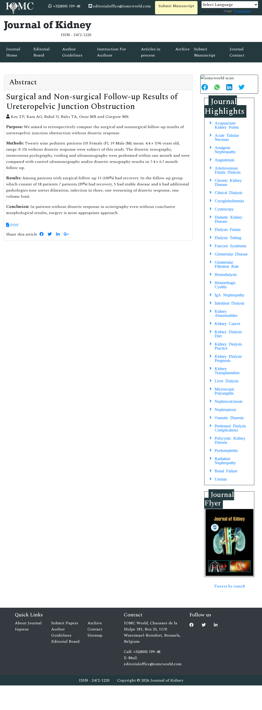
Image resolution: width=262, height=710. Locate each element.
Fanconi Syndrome (230, 245)
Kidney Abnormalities (226, 313)
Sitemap (95, 635)
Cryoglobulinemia (229, 200)
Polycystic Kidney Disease (230, 440)
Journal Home (13, 52)
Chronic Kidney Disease (228, 182)
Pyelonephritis (226, 450)
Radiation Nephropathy (225, 460)
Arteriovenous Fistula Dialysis (228, 170)
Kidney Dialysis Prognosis (228, 358)
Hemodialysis (226, 274)
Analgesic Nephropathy (225, 149)
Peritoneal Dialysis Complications (230, 428)
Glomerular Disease (231, 254)
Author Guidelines (72, 52)
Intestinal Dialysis (229, 303)
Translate (242, 11)
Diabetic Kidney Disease (228, 219)
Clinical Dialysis (228, 192)
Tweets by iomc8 (229, 586)
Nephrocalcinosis (229, 401)
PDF (14, 225)
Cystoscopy (224, 209)
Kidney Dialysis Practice (228, 346)
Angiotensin (224, 160)
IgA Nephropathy (229, 295)
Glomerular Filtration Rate (227, 264)
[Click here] (41, 234)
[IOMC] (19, 7)
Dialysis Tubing (228, 237)
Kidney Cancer (227, 323)
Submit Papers (64, 623)
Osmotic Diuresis (229, 417)
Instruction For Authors (111, 52)
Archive (182, 49)
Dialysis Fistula (228, 229)
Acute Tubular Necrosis (227, 137)
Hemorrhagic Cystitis (225, 284)
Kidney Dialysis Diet (228, 333)
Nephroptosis (225, 409)
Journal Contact (237, 52)
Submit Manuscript (176, 6)
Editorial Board (41, 52)
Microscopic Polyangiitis (225, 391)
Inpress (22, 629)
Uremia (221, 479)
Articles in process (150, 52)
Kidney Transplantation (227, 370)
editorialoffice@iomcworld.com (121, 6)
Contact (95, 629)
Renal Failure (226, 471)
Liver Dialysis (226, 381)
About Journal (28, 623)
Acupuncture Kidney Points (227, 125)
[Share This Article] (207, 87)
